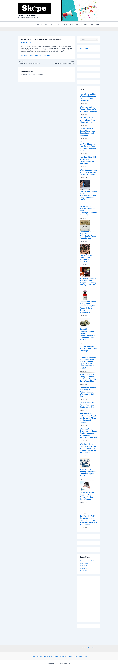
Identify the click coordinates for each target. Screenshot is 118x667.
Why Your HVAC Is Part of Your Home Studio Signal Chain (88, 405)
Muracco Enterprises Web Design (88, 561)
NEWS (44, 656)
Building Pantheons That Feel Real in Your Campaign (88, 349)
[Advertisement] (90, 598)
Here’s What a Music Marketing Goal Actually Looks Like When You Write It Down (88, 392)
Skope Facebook (84, 563)
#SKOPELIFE (56, 656)
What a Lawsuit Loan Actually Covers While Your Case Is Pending (88, 109)
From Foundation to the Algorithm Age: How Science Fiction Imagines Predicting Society (88, 146)
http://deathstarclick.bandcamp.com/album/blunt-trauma (35, 55)
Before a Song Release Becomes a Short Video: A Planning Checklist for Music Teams (88, 211)
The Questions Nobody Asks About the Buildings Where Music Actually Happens (88, 418)
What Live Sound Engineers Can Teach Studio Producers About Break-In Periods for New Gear (88, 433)
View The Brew (83, 571)
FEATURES (39, 656)
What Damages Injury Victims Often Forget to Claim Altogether (88, 172)
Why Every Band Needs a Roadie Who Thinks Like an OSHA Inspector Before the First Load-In (88, 448)
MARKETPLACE (64, 656)
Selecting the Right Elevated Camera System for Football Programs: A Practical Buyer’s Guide (88, 520)
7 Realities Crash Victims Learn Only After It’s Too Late (87, 120)
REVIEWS (49, 656)
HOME (33, 656)
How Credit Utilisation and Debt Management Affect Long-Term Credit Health (88, 196)
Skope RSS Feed (84, 566)
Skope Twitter (83, 568)
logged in (30, 75)
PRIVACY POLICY (82, 656)
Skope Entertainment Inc (28, 16)
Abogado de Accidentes (87, 647)
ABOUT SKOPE (73, 656)
